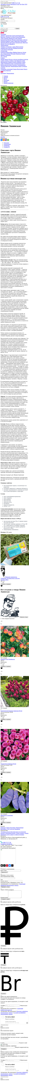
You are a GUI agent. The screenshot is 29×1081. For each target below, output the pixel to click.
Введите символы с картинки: (9, 1045)
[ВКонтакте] (1, 140)
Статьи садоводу (20, 833)
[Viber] (6, 140)
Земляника (17, 829)
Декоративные (19, 827)
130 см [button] (2, 712)
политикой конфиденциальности (12, 1009)
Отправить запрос (5, 899)
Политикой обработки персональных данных (13, 884)
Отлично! (3, 945)
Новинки (3, 827)
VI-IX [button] (10, 765)
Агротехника (7, 144)
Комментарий (4, 897)
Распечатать (4, 85)
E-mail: (2, 1042)
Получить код (4, 1025)
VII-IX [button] (11, 712)
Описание (6, 142)
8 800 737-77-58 (16, 3)
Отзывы (7, 147)
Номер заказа (4, 881)
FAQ (26, 4)
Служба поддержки (19, 834)
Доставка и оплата (5, 4)
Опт (20, 4)
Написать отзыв (24, 617)
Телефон (3, 1005)
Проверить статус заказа (7, 834)
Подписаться (4, 872)
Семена (8, 827)
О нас (17, 4)
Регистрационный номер (7, 876)
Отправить (3, 1049)
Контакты (13, 4)
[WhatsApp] (8, 140)
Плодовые (12, 827)
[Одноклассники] (4, 140)
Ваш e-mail (3, 870)
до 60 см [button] (3, 765)
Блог (23, 4)
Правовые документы (6, 844)
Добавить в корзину (5, 584)
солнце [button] (7, 765)
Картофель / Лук (5, 829)
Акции (26, 833)
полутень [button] (6, 712)
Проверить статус (5, 886)
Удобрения (6, 145)
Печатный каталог (10, 833)
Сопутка (12, 829)
